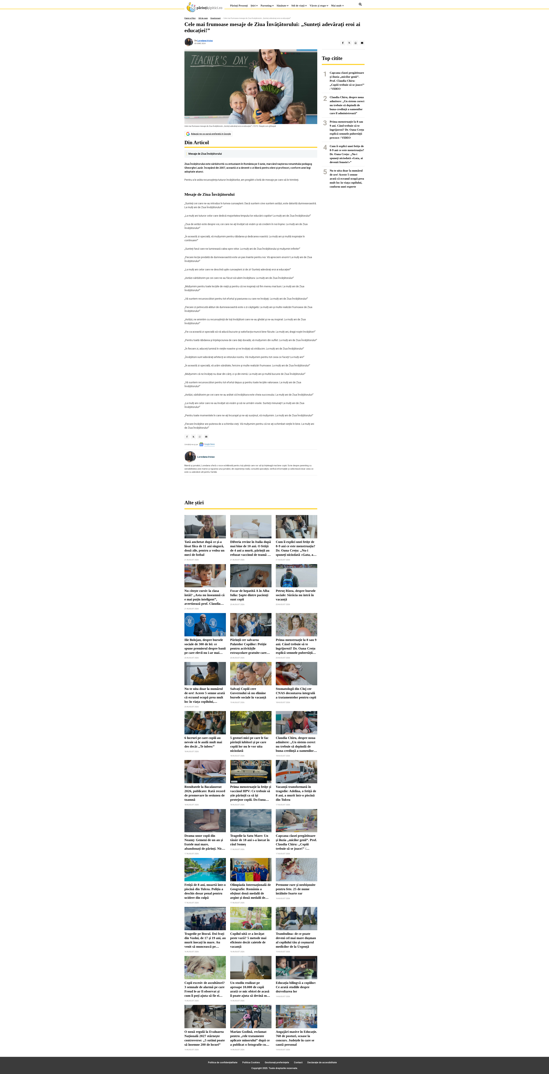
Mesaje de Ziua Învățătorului (205, 153)
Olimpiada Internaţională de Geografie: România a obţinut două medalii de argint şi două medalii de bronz (250, 891)
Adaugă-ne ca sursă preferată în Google (211, 133)
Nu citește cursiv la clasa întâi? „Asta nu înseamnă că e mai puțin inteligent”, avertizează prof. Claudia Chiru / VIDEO (204, 597)
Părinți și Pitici (190, 18)
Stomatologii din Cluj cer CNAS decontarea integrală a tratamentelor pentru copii (296, 693)
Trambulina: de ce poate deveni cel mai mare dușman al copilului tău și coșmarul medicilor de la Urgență (296, 940)
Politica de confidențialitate (222, 1062)
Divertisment (215, 18)
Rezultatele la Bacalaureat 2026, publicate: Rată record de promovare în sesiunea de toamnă (204, 793)
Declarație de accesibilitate (322, 1062)
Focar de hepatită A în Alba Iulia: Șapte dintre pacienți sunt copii (249, 595)
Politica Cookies (251, 1062)
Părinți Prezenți (239, 5)
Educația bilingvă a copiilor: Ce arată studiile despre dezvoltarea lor (296, 987)
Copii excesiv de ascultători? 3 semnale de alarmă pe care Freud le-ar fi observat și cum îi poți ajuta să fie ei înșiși (204, 989)
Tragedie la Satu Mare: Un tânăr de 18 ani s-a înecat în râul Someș (250, 840)
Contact (298, 1062)
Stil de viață (298, 5)
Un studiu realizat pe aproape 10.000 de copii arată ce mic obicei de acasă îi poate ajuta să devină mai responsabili (249, 989)
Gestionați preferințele (277, 1062)
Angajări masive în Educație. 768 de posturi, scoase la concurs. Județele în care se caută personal (296, 1038)
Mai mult (336, 5)
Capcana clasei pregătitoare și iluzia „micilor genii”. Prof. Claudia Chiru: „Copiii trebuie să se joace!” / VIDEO (296, 842)
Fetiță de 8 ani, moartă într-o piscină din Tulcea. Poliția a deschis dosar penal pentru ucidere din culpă (205, 891)
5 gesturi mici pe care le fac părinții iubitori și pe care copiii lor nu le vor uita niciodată (249, 744)
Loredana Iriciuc (205, 40)
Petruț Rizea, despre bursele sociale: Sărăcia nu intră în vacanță (296, 595)
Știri (253, 5)
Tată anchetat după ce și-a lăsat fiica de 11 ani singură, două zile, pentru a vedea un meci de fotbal (204, 548)
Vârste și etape (318, 5)
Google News (209, 444)
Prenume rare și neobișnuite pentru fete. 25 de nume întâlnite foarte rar (295, 889)
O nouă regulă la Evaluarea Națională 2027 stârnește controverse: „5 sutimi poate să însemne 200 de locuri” (204, 1038)
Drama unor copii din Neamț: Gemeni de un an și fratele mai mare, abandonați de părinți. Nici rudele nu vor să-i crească (203, 842)
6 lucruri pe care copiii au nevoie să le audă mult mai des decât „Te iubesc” (203, 742)
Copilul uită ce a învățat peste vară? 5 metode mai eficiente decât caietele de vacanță (248, 940)
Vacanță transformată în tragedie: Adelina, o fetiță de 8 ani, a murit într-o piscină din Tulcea (296, 793)
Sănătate (281, 5)
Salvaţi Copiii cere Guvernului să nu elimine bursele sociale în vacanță (248, 693)
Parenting (266, 5)
